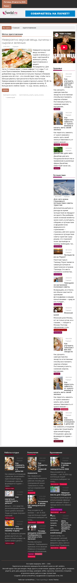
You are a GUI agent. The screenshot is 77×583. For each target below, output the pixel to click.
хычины (41, 95)
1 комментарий (10, 97)
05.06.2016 (68, 308)
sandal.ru (61, 566)
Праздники (63, 548)
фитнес (58, 568)
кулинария (37, 571)
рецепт (31, 95)
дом (17, 571)
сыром (36, 95)
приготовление (23, 95)
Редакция (15, 46)
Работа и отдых (58, 441)
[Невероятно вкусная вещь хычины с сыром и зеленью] (17, 50)
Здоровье (57, 109)
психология (59, 571)
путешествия (51, 573)
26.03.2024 (42, 526)
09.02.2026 (68, 74)
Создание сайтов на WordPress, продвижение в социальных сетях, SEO (38, 576)
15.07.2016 (19, 521)
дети (13, 571)
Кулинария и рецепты (9, 95)
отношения (67, 571)
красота (34, 568)
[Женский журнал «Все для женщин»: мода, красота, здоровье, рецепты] (4, 20)
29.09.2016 (68, 278)
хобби (44, 571)
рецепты (8, 571)
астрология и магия (27, 573)
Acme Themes (54, 580)
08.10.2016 (58, 196)
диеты (64, 568)
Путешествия (57, 246)
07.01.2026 (42, 496)
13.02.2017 (65, 516)
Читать (5, 90)
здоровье (52, 568)
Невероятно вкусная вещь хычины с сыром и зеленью (26, 41)
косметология (43, 568)
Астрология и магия (56, 509)
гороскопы (50, 571)
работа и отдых (40, 573)
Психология (31, 493)
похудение (70, 568)
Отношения (64, 144)
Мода (29, 568)
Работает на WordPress (26, 580)
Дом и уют (63, 512)
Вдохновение (32, 522)
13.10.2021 (65, 488)
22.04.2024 (68, 148)
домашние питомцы (26, 571)
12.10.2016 (19, 492)
